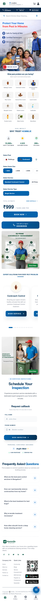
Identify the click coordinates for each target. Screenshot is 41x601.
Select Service (8, 178)
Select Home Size (9, 166)
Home (4, 564)
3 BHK (28, 171)
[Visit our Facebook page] (4, 554)
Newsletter (17, 583)
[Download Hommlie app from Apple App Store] (32, 582)
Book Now (32, 266)
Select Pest (7, 155)
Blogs (15, 567)
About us (4, 567)
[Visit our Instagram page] (8, 554)
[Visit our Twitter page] (13, 554)
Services (4, 570)
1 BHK (8, 171)
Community (17, 564)
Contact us (5, 575)
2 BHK (18, 171)
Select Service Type (10, 189)
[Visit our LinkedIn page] (18, 554)
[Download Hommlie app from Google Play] (32, 576)
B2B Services (17, 575)
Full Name (8, 415)
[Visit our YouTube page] (23, 554)
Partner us (5, 572)
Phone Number (10, 425)
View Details (31, 201)
